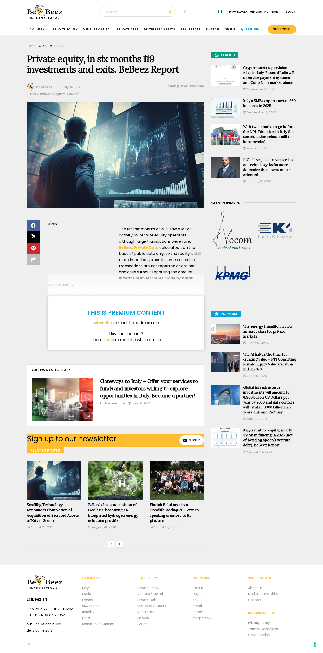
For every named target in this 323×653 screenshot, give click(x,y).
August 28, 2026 (42, 527)
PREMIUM (253, 29)
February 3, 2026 (259, 451)
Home (31, 46)
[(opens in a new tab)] (232, 231)
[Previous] (111, 544)
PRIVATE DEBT (127, 29)
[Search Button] (171, 12)
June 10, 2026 (256, 376)
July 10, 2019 (71, 87)
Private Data (238, 11)
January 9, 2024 (258, 181)
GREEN (230, 29)
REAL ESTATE (190, 29)
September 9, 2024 (261, 112)
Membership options (264, 11)
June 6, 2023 (141, 403)
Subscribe (282, 29)
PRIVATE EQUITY (65, 29)
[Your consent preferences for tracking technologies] (314, 644)
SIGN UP (194, 440)
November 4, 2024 (260, 89)
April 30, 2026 (256, 419)
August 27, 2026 (165, 527)
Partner (111, 403)
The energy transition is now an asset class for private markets (267, 331)
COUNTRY (37, 29)
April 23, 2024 (256, 148)
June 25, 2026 (257, 343)
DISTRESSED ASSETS (159, 29)
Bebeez (46, 87)
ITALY (59, 46)
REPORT (72, 94)
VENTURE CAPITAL (97, 29)
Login (292, 11)
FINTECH (212, 29)
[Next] (119, 544)
